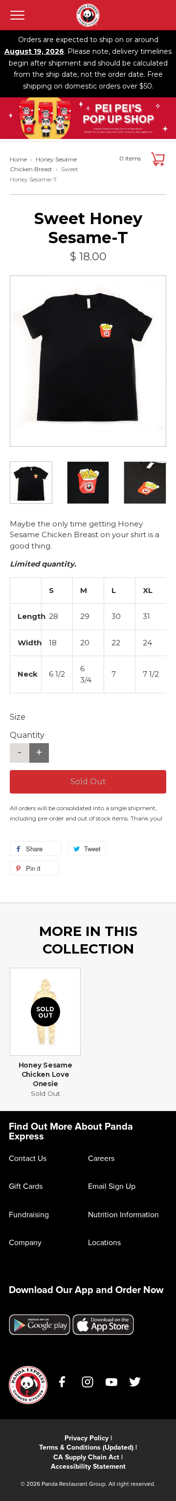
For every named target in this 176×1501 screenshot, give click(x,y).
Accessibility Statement (88, 1466)
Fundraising (29, 1214)
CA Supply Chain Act (86, 1457)
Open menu (17, 15)
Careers (101, 1158)
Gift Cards (26, 1186)
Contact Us (27, 1158)
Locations (104, 1242)
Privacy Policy (87, 1438)
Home (18, 159)
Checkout (158, 159)
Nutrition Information (123, 1214)
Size (17, 717)
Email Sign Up (111, 1186)
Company (25, 1242)
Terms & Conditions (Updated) (86, 1447)
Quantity (27, 735)
